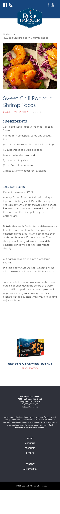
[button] (51, 5)
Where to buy (30, 469)
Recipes (30, 453)
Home (30, 438)
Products (30, 448)
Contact (30, 464)
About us (30, 443)
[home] (30, 18)
